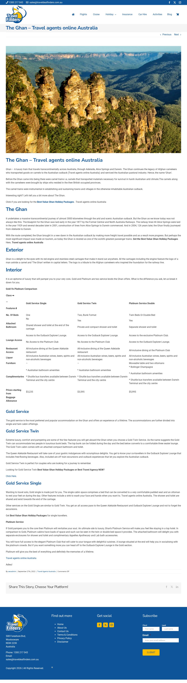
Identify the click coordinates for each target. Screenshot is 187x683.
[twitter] (175, 2)
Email (147, 635)
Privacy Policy (64, 638)
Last (164, 625)
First (145, 625)
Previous (166, 34)
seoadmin (12, 571)
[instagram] (180, 2)
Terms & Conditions (67, 634)
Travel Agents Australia (46, 571)
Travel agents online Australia (21, 558)
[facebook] (169, 2)
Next (176, 34)
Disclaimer (62, 641)
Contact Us (63, 631)
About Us (62, 627)
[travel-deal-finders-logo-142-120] (16, 6)
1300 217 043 (16, 2)
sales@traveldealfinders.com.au (45, 2)
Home (60, 624)
